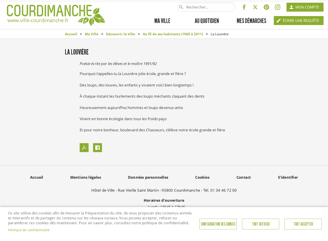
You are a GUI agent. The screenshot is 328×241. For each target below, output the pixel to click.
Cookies (202, 177)
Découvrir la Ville (120, 34)
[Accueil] (56, 10)
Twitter (255, 7)
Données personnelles (148, 177)
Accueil (71, 34)
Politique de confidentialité (29, 230)
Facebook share (97, 147)
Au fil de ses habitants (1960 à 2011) (173, 34)
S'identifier (288, 177)
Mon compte (307, 7)
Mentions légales (85, 177)
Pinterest (266, 7)
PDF (84, 147)
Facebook (244, 7)
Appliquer (181, 7)
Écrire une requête (301, 20)
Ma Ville (91, 34)
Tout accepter (303, 224)
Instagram (277, 7)
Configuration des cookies (218, 224)
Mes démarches (251, 21)
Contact (244, 177)
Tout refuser (261, 224)
